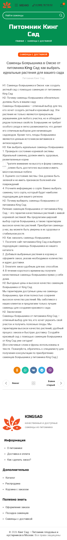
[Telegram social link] (41, 370)
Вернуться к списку (33, 383)
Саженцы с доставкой (39, 41)
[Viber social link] (50, 370)
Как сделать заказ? (19, 459)
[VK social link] (33, 370)
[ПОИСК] (60, 15)
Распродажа (12, 483)
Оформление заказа (17, 507)
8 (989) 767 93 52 (43, 5)
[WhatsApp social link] (25, 370)
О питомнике (14, 448)
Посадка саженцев (17, 513)
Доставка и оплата (18, 453)
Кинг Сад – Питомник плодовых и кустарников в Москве (32, 534)
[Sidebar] (4, 166)
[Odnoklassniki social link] (17, 370)
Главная (19, 41)
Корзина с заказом (17, 489)
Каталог (10, 477)
